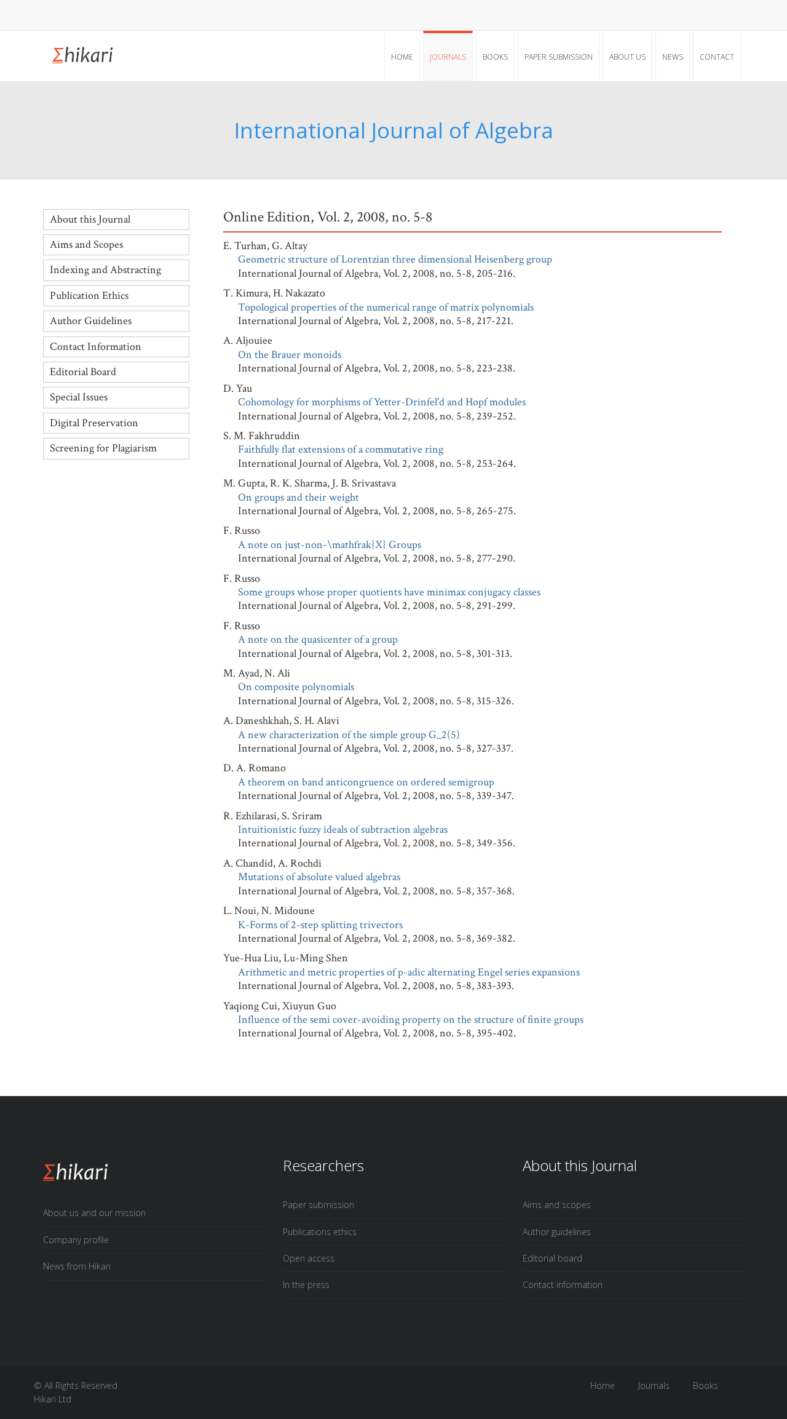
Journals (448, 57)
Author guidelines (557, 1232)
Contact (717, 57)
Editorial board (552, 1258)
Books (495, 57)
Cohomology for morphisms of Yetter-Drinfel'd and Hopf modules (382, 402)
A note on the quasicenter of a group (318, 639)
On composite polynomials (296, 687)
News (672, 57)
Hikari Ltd (52, 1399)
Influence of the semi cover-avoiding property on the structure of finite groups (410, 1019)
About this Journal (90, 219)
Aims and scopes (557, 1204)
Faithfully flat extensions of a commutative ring (340, 449)
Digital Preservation (94, 423)
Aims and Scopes (86, 244)
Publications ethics (320, 1232)
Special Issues (79, 397)
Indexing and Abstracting (105, 270)
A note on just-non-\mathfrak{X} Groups (329, 545)
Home (402, 57)
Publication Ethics (89, 295)
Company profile (76, 1240)
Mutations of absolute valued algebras (319, 877)
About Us (627, 57)
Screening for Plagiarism (103, 448)
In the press (306, 1284)
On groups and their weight (298, 497)
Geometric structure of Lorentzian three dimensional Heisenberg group (395, 259)
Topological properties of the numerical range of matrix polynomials (386, 307)
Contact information (563, 1284)
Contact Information (95, 347)
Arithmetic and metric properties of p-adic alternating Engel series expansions (409, 972)
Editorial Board (83, 372)
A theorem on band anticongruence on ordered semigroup (366, 782)
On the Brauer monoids (289, 355)
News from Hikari (77, 1266)
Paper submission (558, 57)
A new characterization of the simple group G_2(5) (349, 735)
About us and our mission (94, 1212)
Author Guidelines (91, 321)
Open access (308, 1258)
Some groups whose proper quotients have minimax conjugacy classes (389, 592)
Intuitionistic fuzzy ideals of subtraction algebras (343, 829)
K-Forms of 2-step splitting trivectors (320, 925)
